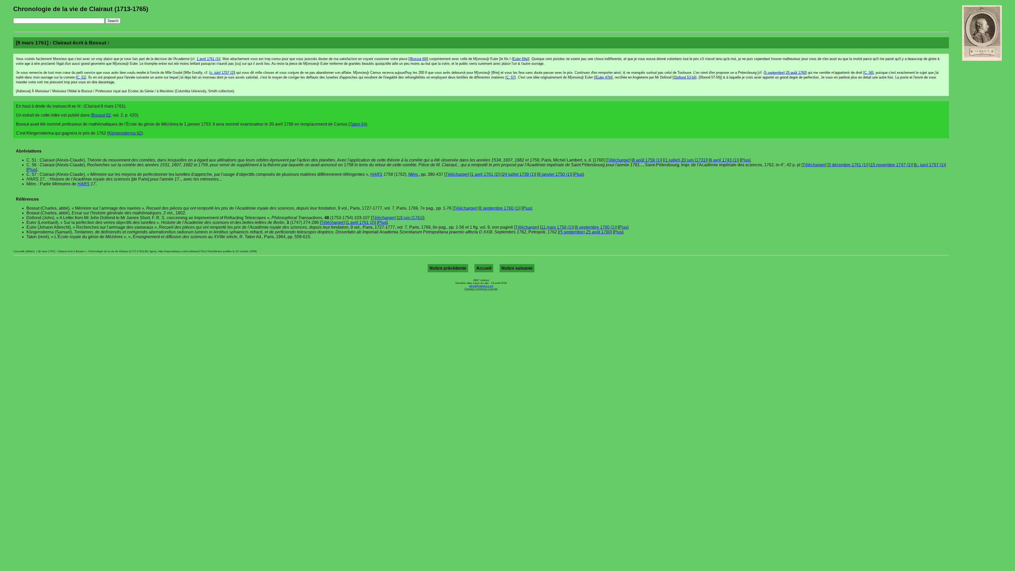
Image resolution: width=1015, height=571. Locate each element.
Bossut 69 (418, 59)
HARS (376, 174)
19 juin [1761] (410, 217)
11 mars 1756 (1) (557, 227)
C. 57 (510, 77)
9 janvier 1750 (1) (554, 174)
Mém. (413, 174)
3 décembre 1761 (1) (847, 165)
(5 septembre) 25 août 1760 (785, 73)
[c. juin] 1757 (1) (930, 165)
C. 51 (81, 77)
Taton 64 (358, 124)
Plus (745, 160)
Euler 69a (520, 59)
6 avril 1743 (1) (724, 160)
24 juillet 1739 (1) (518, 174)
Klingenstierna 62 (124, 133)
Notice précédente (448, 268)
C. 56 (868, 73)
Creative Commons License (481, 288)
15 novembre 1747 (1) (891, 165)
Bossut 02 (101, 115)
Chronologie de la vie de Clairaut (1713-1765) (80, 8)
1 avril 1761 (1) (208, 59)
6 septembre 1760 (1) (499, 208)
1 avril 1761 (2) (485, 174)
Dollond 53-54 (685, 77)
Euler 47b (603, 77)
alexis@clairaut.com (481, 285)
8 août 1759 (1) (647, 160)
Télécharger (618, 160)
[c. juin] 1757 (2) (221, 73)
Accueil (483, 268)
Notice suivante (517, 268)
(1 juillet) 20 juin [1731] (685, 160)
